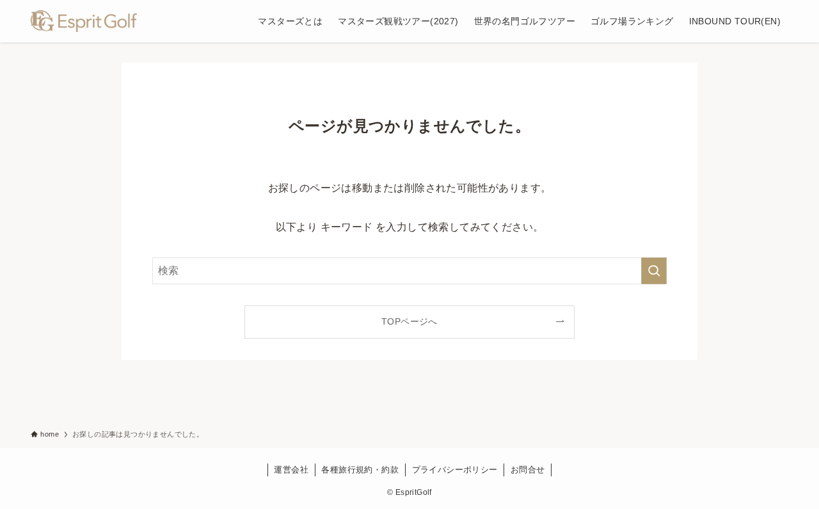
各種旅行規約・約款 (360, 469)
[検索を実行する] (654, 270)
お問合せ (528, 469)
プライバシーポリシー (455, 469)
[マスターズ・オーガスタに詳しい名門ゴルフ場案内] (84, 21)
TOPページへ (409, 321)
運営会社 (291, 469)
